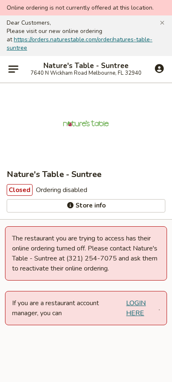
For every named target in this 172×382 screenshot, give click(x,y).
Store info (90, 205)
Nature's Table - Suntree (86, 66)
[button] (162, 22)
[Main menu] (13, 69)
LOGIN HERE (136, 308)
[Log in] (159, 68)
